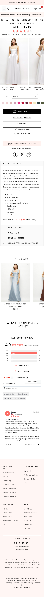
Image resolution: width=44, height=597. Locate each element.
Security (24, 583)
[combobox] (23, 96)
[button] (14, 62)
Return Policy (7, 513)
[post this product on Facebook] (15, 154)
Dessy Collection (8, 473)
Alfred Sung (7, 481)
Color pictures (22, 394)
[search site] (8, 9)
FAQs (25, 483)
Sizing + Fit (27, 471)
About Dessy (28, 509)
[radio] (13, 31)
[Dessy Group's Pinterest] (28, 542)
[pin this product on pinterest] (22, 154)
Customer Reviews (30, 513)
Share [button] (10, 444)
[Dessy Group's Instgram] (16, 542)
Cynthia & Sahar (8, 484)
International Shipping (10, 521)
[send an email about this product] (28, 154)
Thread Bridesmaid (9, 496)
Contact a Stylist (29, 479)
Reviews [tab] (7, 377)
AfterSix (5, 477)
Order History (7, 517)
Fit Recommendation (31, 475)
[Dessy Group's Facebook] (20, 542)
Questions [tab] (21, 377)
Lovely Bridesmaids (9, 488)
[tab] (8, 88)
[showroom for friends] (35, 8)
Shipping (5, 509)
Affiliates (17, 583)
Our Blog (27, 528)
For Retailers (28, 524)
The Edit (5, 524)
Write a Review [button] (23, 366)
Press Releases (29, 517)
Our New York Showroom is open (22, 2)
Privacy (30, 583)
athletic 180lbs (9, 394)
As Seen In (27, 521)
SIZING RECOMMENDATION (14, 398)
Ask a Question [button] (23, 371)
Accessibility (8, 583)
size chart (18, 118)
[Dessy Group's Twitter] (24, 542)
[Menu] (4, 8)
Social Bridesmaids (9, 492)
